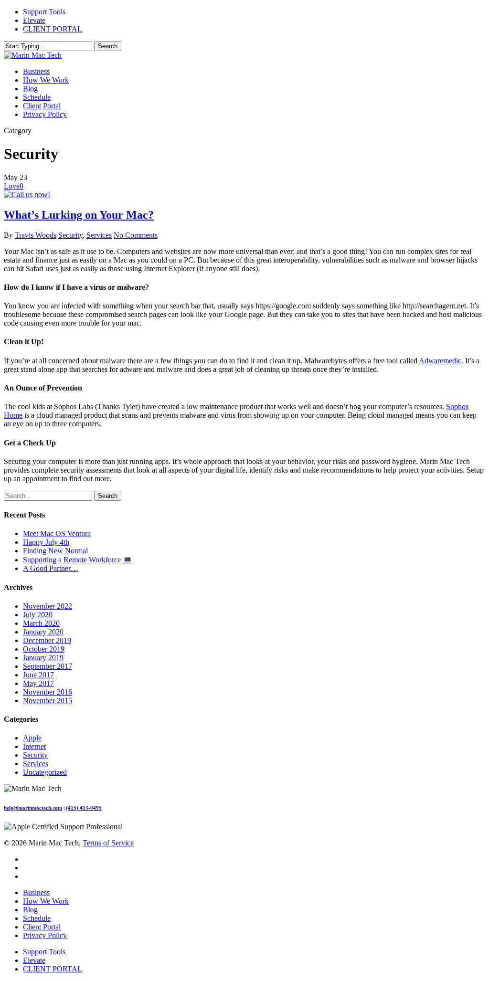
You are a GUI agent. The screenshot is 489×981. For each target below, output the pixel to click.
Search (107, 46)
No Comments (136, 235)
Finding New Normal (55, 551)
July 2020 (38, 615)
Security (70, 235)
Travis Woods (35, 235)
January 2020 (43, 632)
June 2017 (38, 675)
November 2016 (47, 692)
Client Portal (42, 927)
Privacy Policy (45, 935)
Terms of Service (108, 843)
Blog (30, 910)
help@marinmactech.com (33, 808)
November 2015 (47, 700)
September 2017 (47, 666)
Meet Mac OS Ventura (57, 533)
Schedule (37, 918)
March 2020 (41, 623)
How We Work (46, 901)
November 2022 (47, 606)
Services (99, 235)
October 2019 (43, 649)
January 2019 (43, 658)
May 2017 (38, 683)
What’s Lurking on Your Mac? (79, 215)
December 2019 (47, 640)
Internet (34, 746)
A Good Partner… (50, 568)
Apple (32, 738)
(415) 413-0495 (84, 808)
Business (36, 892)
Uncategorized (45, 772)
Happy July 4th (46, 542)
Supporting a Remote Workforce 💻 (77, 560)
